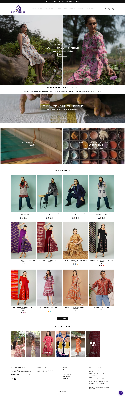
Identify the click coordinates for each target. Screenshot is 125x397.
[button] (121, 393)
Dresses (33, 9)
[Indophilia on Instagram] (12, 379)
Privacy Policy (66, 376)
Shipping (65, 367)
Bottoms (72, 9)
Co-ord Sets (49, 9)
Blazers (40, 9)
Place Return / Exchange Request (71, 372)
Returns (65, 369)
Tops (65, 9)
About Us (65, 378)
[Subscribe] (30, 375)
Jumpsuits (59, 9)
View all (62, 318)
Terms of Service (67, 374)
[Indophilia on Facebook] (15, 379)
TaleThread (90, 9)
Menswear (80, 9)
